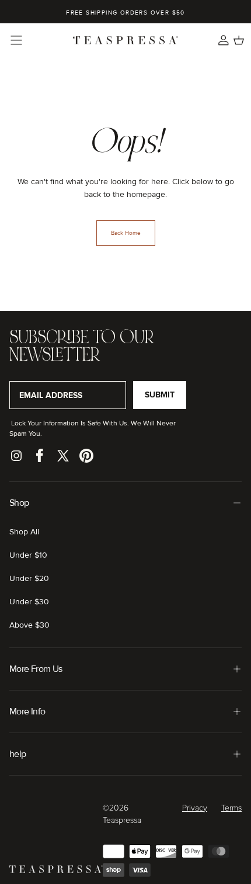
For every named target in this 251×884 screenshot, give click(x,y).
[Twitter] (63, 456)
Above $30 (29, 625)
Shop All (24, 532)
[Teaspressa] (56, 870)
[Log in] (223, 40)
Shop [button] (19, 503)
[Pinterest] (86, 456)
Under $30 (29, 602)
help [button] (17, 754)
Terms (231, 808)
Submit (160, 395)
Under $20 (29, 578)
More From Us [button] (35, 669)
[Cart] (238, 40)
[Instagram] (16, 456)
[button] (16, 40)
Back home (126, 233)
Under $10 (28, 555)
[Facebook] (40, 456)
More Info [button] (27, 711)
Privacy (194, 808)
